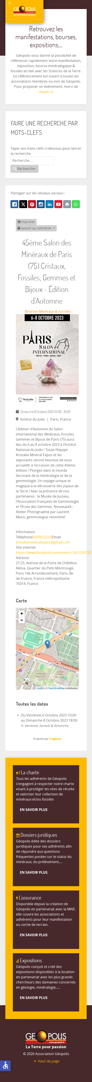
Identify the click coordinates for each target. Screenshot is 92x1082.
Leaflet (40, 688)
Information (25, 532)
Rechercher (26, 169)
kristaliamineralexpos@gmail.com (43, 542)
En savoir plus (33, 809)
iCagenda (55, 739)
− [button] (21, 620)
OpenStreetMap (56, 688)
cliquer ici (46, 92)
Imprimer (28, 222)
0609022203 (42, 537)
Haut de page (48, 1061)
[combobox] (32, 160)
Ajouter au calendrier (36, 228)
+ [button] (21, 613)
